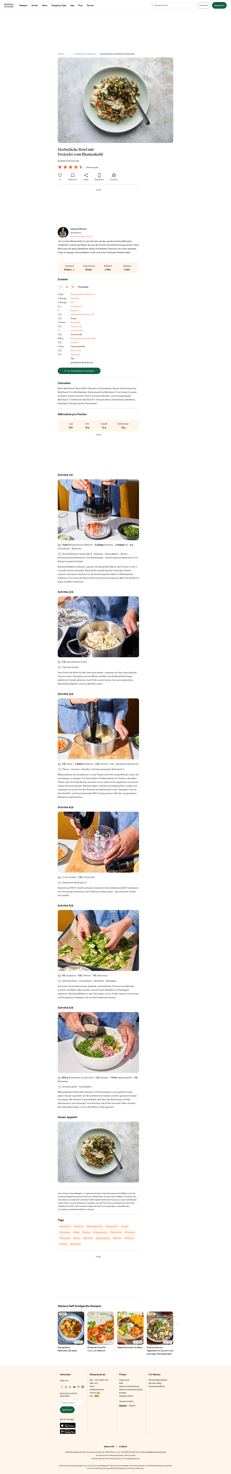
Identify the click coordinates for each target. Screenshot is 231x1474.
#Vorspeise (64, 1232)
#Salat (76, 1232)
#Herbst (63, 1243)
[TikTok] (70, 1387)
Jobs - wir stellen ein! (99, 1380)
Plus (94, 1396)
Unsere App (95, 1392)
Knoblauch (75, 322)
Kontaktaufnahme (157, 1386)
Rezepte (61, 54)
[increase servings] (73, 287)
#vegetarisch (112, 1226)
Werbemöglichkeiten (158, 1380)
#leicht (76, 1238)
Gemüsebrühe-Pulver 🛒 (82, 314)
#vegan (124, 1226)
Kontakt (122, 1392)
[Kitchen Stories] (9, 5)
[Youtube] (74, 1387)
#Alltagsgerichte (94, 1226)
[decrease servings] (61, 287)
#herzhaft (88, 1238)
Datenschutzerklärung (129, 1386)
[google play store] (72, 1432)
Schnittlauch (76, 306)
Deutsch (123, 1405)
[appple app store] (72, 1426)
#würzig (86, 1232)
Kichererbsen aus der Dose (83, 338)
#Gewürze (130, 1232)
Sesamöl (74, 342)
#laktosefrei (116, 1232)
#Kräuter (117, 1238)
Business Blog (155, 1383)
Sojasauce (75, 354)
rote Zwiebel (76, 330)
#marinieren (65, 1226)
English (132, 1405)
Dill (72, 302)
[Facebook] (62, 1387)
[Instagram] (66, 1387)
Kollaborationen (97, 1389)
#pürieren (78, 1226)
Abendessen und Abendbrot (85, 54)
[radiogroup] (71, 167)
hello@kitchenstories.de (156, 1452)
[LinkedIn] (82, 1387)
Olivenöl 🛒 (76, 326)
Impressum (124, 1380)
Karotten (75, 310)
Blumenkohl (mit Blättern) (83, 294)
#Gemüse (129, 1238)
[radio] (60, 167)
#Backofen (75, 1243)
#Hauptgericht (100, 1232)
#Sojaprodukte (103, 1238)
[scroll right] (177, 1325)
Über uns (94, 1383)
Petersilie (75, 298)
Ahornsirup (76, 350)
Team (92, 1386)
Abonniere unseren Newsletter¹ (68, 1394)
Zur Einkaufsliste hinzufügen (80, 370)
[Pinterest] (78, 1387)
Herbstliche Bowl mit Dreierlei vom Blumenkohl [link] (117, 54)
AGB (121, 1383)
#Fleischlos (64, 1238)
